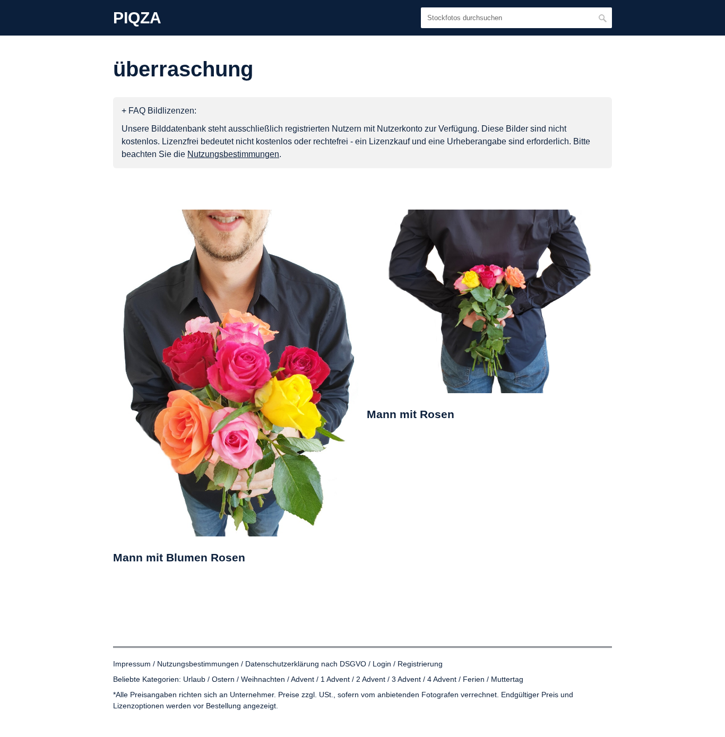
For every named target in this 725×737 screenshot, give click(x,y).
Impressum (132, 664)
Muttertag (507, 679)
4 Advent (441, 679)
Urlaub (194, 679)
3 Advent (406, 679)
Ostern (223, 679)
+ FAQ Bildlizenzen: (159, 110)
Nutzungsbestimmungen (198, 664)
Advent (302, 679)
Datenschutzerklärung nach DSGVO (305, 664)
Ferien (474, 679)
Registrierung (420, 664)
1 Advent (335, 679)
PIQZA (137, 18)
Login (382, 664)
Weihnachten (263, 679)
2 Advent (370, 679)
